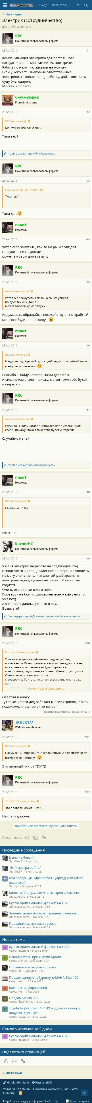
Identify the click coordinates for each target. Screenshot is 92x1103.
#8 (88, 492)
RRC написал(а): (16, 121)
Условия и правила (16, 1089)
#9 (88, 558)
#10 (87, 643)
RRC (7, 27)
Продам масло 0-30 (24, 997)
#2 (88, 112)
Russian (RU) (43, 1082)
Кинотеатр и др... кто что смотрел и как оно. (44, 892)
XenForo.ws (51, 1101)
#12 (87, 792)
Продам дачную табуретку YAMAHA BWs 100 (43, 977)
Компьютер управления (28, 987)
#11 (87, 737)
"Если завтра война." (25, 867)
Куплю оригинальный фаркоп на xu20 (39, 903)
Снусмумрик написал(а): (22, 190)
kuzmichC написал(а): (19, 652)
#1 (88, 50)
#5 (88, 282)
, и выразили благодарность (44, 616)
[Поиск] (86, 5)
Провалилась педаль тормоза (32, 923)
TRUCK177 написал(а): (20, 801)
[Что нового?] (78, 5)
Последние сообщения (23, 850)
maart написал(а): (17, 291)
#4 (88, 239)
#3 (88, 181)
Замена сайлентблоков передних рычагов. (43, 913)
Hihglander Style (17, 1082)
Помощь (9, 1093)
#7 (88, 410)
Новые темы (13, 939)
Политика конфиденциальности (55, 1089)
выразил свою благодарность (31, 153)
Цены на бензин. (22, 857)
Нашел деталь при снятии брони (35, 957)
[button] (5, 5)
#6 (88, 345)
